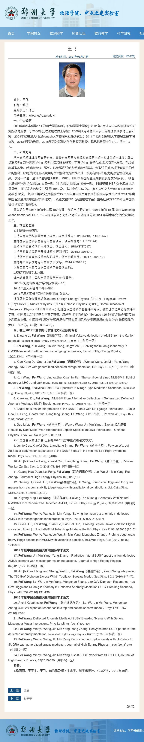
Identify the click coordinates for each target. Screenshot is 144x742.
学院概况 (33, 33)
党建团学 (56, 33)
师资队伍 (79, 33)
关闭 (130, 706)
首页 (11, 33)
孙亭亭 (28, 698)
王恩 (26, 690)
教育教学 (101, 33)
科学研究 (123, 33)
